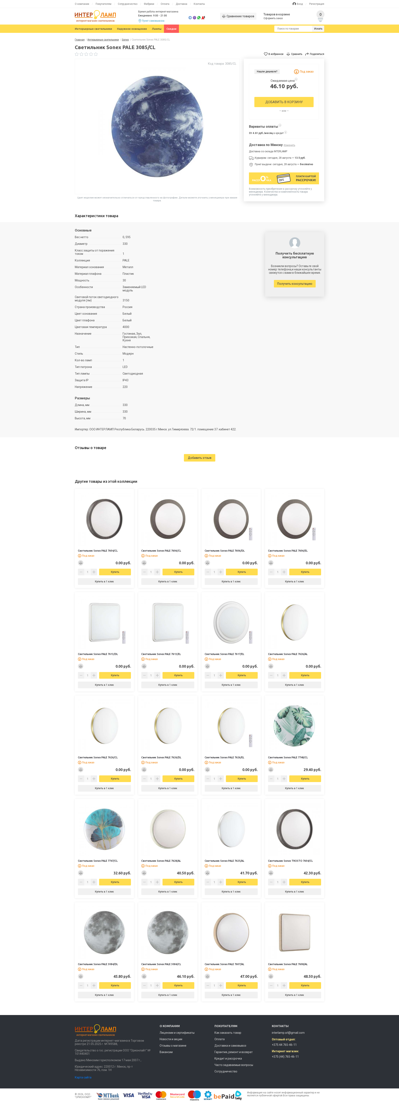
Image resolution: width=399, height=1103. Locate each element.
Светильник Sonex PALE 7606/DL (225, 550)
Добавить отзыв (199, 457)
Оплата (165, 3)
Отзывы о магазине (173, 1045)
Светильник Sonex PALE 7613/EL (161, 654)
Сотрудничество (127, 3)
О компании (82, 3)
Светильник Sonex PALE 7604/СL (98, 550)
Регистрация (316, 3)
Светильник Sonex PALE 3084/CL (161, 964)
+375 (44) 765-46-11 (285, 1056)
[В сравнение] (80, 563)
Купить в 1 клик (104, 581)
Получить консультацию (294, 283)
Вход (300, 3)
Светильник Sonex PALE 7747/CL (98, 860)
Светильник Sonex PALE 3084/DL (98, 964)
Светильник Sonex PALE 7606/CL (161, 550)
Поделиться (317, 54)
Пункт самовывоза (153, 20)
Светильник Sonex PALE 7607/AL (224, 964)
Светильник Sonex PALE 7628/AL (161, 860)
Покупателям (103, 3)
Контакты (199, 3)
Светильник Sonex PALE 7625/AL (224, 860)
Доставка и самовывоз (230, 1045)
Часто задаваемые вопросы (233, 1065)
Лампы (156, 28)
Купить (115, 572)
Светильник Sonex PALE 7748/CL (288, 757)
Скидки (171, 28)
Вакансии (166, 1052)
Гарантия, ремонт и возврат (233, 1052)
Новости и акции (171, 1039)
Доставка (181, 3)
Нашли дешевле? (267, 71)
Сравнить (296, 54)
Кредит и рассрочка (228, 1058)
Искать (318, 28)
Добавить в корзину (284, 102)
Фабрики (149, 3)
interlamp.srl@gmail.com (288, 1032)
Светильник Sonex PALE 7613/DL (98, 654)
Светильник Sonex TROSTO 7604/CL (290, 860)
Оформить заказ (273, 18)
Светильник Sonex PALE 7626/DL (161, 757)
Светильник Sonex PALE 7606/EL (288, 550)
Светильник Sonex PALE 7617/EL (224, 654)
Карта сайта (83, 1077)
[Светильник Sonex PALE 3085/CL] (157, 126)
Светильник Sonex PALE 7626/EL (224, 757)
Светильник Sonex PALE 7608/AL (288, 964)
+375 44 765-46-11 (284, 1044)
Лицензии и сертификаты (177, 1032)
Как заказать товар (227, 1032)
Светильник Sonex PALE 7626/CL (98, 757)
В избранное (275, 54)
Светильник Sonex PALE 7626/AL (288, 654)
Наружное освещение (132, 28)
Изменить (289, 145)
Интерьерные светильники (93, 28)
